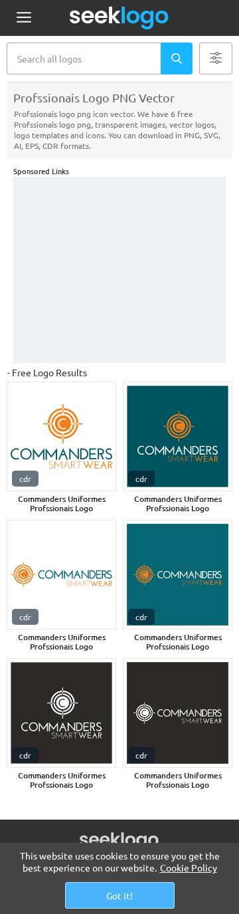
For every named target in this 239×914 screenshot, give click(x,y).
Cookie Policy (188, 867)
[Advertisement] (119, 270)
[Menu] (23, 18)
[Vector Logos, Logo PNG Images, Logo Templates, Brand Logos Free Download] (119, 18)
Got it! (119, 895)
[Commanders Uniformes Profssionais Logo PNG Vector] (61, 436)
